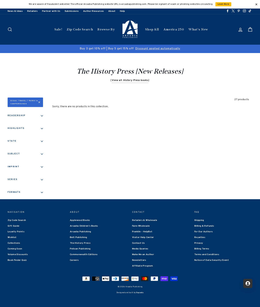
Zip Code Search (80, 29)
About (112, 11)
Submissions (72, 11)
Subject (14, 153)
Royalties (199, 237)
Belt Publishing (78, 237)
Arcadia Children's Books (84, 226)
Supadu (140, 292)
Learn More (223, 4)
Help (122, 11)
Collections (14, 243)
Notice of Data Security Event (211, 260)
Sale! (58, 29)
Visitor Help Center (143, 237)
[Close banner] (256, 4)
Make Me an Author (143, 254)
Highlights (16, 128)
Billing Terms (201, 248)
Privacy (198, 243)
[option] (130, 49)
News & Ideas (15, 11)
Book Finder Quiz (17, 260)
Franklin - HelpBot (142, 231)
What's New (198, 29)
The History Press (80, 243)
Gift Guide (13, 226)
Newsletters (139, 260)
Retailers (32, 11)
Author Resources (93, 11)
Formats (14, 192)
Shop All (152, 29)
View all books (130, 80)
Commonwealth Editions (83, 254)
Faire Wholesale (141, 226)
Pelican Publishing (80, 248)
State (12, 141)
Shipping (199, 220)
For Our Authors (203, 231)
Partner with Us (51, 11)
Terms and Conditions (206, 254)
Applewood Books (80, 220)
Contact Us (138, 243)
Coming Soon (15, 248)
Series (13, 179)
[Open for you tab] (247, 283)
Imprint (14, 166)
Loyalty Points (16, 231)
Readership (17, 115)
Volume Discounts (18, 254)
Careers (74, 260)
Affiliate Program (142, 265)
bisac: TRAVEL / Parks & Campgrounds (24, 102)
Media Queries (140, 248)
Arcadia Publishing (80, 231)
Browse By (106, 29)
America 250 (173, 29)
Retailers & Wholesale (144, 220)
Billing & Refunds (204, 226)
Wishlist (12, 237)
